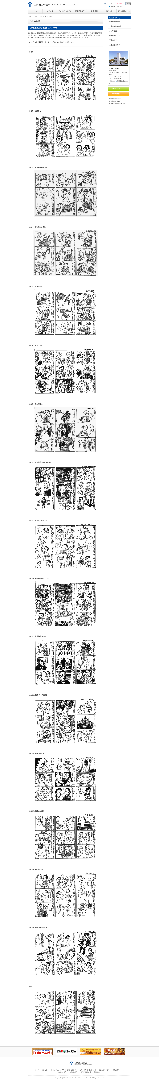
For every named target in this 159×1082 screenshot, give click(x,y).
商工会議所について (123, 11)
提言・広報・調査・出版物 (117, 103)
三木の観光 (113, 40)
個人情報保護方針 (85, 1072)
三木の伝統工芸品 (115, 26)
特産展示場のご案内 (115, 98)
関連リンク (97, 1072)
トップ (35, 11)
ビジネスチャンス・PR (57, 1070)
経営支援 (49, 11)
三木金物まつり (114, 45)
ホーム (30, 16)
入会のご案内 (62, 1072)
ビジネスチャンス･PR (64, 11)
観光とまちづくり (39, 16)
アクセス (112, 81)
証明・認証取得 (71, 1070)
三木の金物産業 (114, 21)
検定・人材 (109, 11)
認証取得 (79, 11)
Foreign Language (116, 6)
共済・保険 (94, 11)
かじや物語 (113, 31)
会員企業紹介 (73, 1072)
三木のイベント (114, 35)
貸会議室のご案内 (114, 101)
